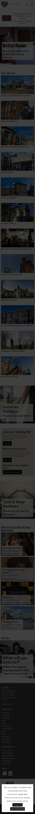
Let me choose (17, 809)
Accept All (17, 805)
